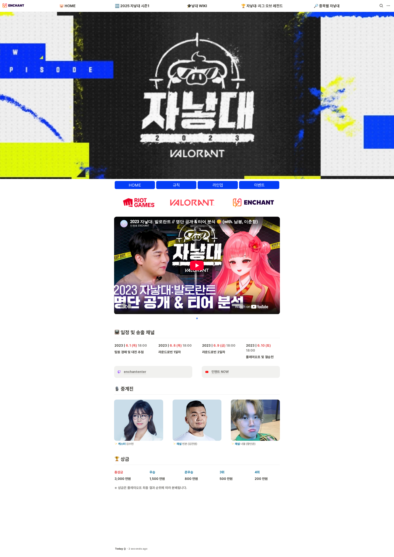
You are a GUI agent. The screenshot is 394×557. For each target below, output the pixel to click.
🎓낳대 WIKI (197, 6)
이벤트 (259, 185)
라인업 (218, 185)
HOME (135, 185)
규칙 (176, 185)
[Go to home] (13, 5)
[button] (381, 6)
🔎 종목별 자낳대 (327, 6)
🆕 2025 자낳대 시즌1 (132, 6)
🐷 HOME (67, 6)
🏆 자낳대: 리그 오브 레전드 (262, 6)
